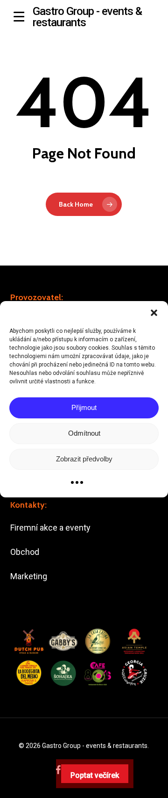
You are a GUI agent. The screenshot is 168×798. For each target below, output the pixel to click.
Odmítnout (84, 433)
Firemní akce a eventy (50, 527)
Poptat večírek (94, 775)
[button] (154, 312)
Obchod (24, 552)
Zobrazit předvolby (84, 459)
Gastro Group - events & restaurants (87, 17)
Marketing (28, 576)
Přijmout (84, 407)
